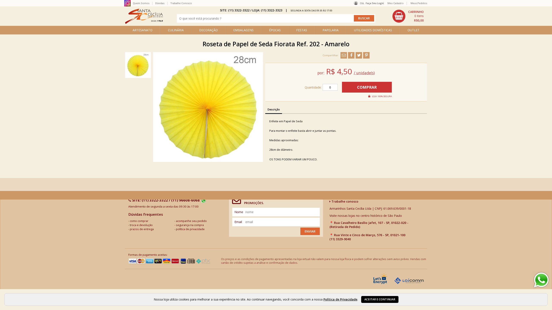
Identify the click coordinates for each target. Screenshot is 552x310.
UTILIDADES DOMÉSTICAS (373, 30)
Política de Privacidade (340, 299)
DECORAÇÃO (208, 30)
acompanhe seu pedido (191, 221)
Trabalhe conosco (344, 201)
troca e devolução (141, 225)
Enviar (310, 231)
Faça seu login (375, 3)
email (238, 222)
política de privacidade (190, 229)
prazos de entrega (142, 229)
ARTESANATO (142, 30)
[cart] (408, 16)
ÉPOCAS (275, 30)
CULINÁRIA (176, 30)
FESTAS (301, 30)
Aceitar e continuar (379, 299)
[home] (144, 23)
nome (238, 212)
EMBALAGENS (243, 30)
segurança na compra (190, 225)
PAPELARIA (331, 30)
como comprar (139, 221)
